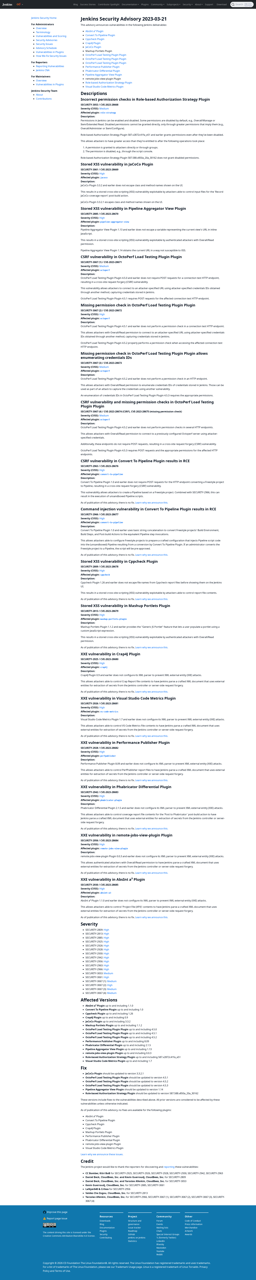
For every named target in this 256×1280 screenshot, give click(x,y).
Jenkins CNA (42, 70)
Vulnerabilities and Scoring (51, 36)
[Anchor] (171, 18)
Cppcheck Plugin (94, 39)
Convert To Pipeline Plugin (100, 35)
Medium (104, 108)
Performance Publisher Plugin (102, 66)
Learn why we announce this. (151, 502)
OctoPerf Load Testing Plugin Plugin (105, 55)
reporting (169, 1166)
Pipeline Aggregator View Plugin (103, 74)
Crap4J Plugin (93, 43)
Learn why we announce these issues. (102, 1154)
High (102, 173)
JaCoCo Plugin (93, 47)
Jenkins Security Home (43, 18)
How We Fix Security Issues (51, 56)
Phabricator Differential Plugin (102, 70)
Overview (41, 28)
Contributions (44, 98)
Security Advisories (46, 40)
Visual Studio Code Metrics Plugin (104, 86)
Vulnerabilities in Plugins (50, 52)
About (39, 94)
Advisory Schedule (46, 48)
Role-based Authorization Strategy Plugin (108, 82)
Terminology (43, 32)
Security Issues (44, 44)
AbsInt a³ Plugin (94, 31)
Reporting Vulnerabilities (50, 66)
